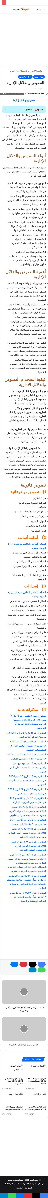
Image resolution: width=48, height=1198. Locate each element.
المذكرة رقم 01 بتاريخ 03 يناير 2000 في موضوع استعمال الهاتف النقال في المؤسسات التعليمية (27, 745)
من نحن (41, 1183)
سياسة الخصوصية (28, 1183)
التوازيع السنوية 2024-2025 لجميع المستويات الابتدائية (37, 1081)
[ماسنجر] (14, 964)
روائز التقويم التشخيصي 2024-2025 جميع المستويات (14, 1081)
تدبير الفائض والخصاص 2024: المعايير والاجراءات (35, 1108)
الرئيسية (40, 71)
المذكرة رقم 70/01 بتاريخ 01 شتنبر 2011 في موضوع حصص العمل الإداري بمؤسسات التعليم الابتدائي (27, 832)
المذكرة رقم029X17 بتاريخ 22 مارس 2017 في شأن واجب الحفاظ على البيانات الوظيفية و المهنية (27, 896)
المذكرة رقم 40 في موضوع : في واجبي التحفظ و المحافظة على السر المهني (28, 767)
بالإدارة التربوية (19, 824)
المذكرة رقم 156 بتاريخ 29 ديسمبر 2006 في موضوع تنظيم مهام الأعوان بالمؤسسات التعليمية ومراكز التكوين (27, 810)
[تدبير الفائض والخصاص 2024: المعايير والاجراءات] (35, 1098)
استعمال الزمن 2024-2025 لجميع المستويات (14, 1108)
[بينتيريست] (23, 964)
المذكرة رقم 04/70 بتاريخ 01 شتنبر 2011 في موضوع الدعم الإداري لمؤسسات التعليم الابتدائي (28, 845)
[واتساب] (42, 969)
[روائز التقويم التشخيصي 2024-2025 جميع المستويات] (12, 1070)
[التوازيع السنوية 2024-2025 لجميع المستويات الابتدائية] (35, 1070)
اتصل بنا (28, 1188)
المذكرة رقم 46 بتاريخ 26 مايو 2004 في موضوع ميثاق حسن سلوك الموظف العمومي (26, 780)
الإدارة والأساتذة (28, 71)
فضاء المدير (15, 71)
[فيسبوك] (42, 964)
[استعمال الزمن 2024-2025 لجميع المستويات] (12, 1098)
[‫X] (33, 964)
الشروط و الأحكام (11, 1183)
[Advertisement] (24, 40)
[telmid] (22, 9)
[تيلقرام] (33, 969)
